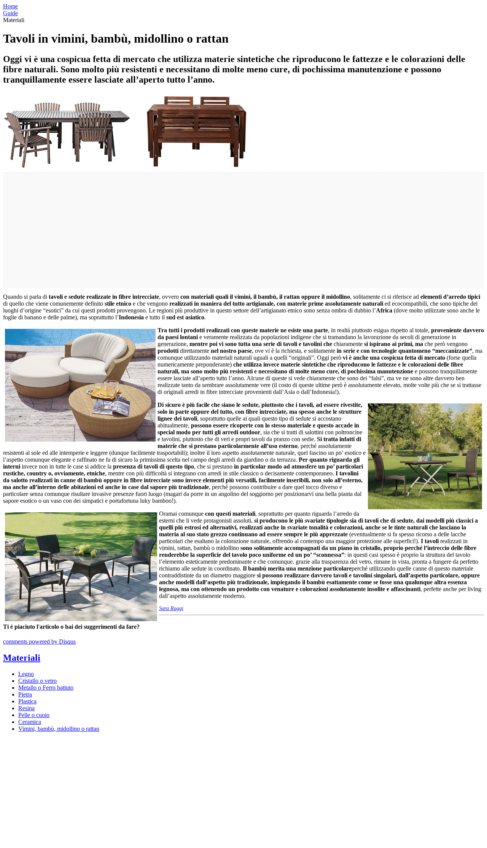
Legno (26, 674)
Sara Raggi (171, 608)
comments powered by (39, 641)
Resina (26, 708)
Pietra (25, 694)
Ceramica (29, 722)
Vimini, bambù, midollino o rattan (58, 728)
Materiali (21, 658)
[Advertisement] (231, 230)
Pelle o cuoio (33, 715)
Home (10, 6)
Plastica (27, 701)
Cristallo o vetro (37, 680)
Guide (10, 13)
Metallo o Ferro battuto (45, 687)
